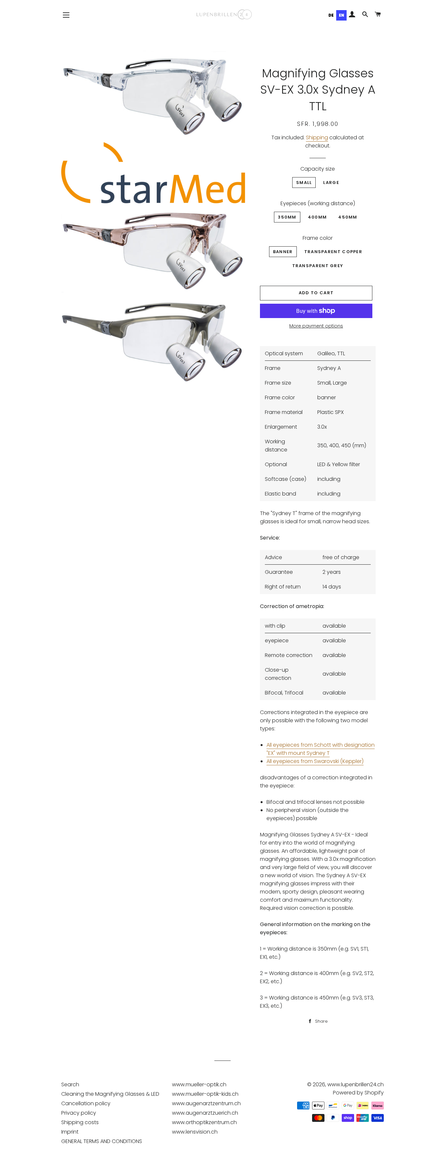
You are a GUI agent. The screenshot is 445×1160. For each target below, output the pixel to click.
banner (283, 252)
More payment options (316, 326)
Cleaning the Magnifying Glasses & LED (110, 1094)
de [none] (331, 15)
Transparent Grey (317, 266)
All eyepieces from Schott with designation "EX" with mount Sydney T (320, 749)
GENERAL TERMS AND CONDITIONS (101, 1141)
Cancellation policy (85, 1103)
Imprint (70, 1132)
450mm (347, 217)
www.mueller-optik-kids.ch (205, 1094)
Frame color (318, 238)
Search (70, 1084)
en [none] (341, 15)
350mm (287, 217)
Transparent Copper (333, 252)
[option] (331, 15)
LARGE (331, 182)
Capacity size (317, 169)
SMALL (304, 182)
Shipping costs (80, 1122)
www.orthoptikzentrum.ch (204, 1122)
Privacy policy (78, 1113)
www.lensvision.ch (195, 1132)
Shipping (317, 137)
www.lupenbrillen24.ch (355, 1084)
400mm (317, 217)
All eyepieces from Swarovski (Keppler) (315, 761)
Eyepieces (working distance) (317, 203)
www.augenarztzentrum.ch (206, 1103)
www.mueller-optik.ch (199, 1084)
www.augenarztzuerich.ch (205, 1113)
